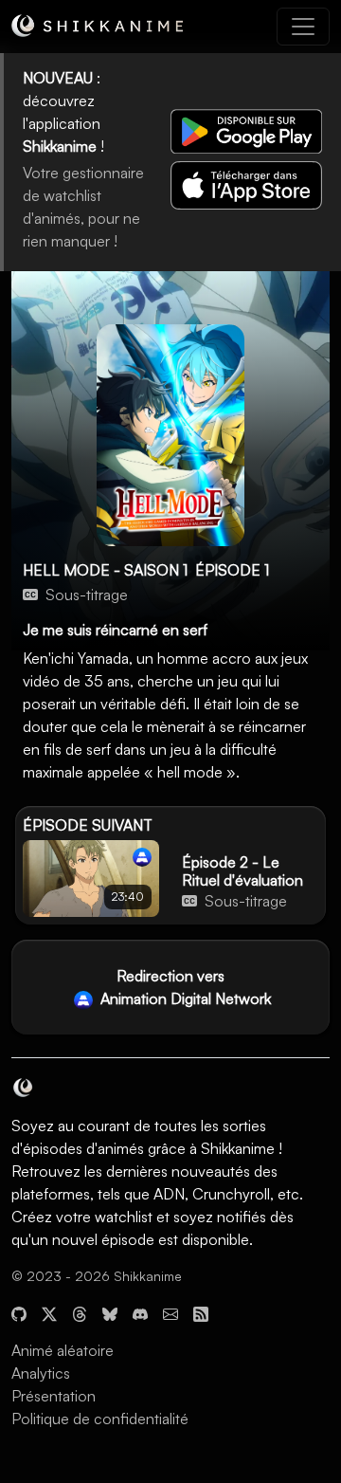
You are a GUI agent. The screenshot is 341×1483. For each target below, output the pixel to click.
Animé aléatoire (62, 1350)
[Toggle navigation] (303, 27)
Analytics (40, 1373)
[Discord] (140, 1312)
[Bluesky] (109, 1312)
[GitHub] (19, 1312)
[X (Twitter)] (49, 1312)
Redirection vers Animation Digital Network (184, 987)
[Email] (170, 1312)
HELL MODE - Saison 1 (105, 569)
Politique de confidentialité (99, 1418)
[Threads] (79, 1312)
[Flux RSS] (200, 1312)
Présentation (53, 1395)
